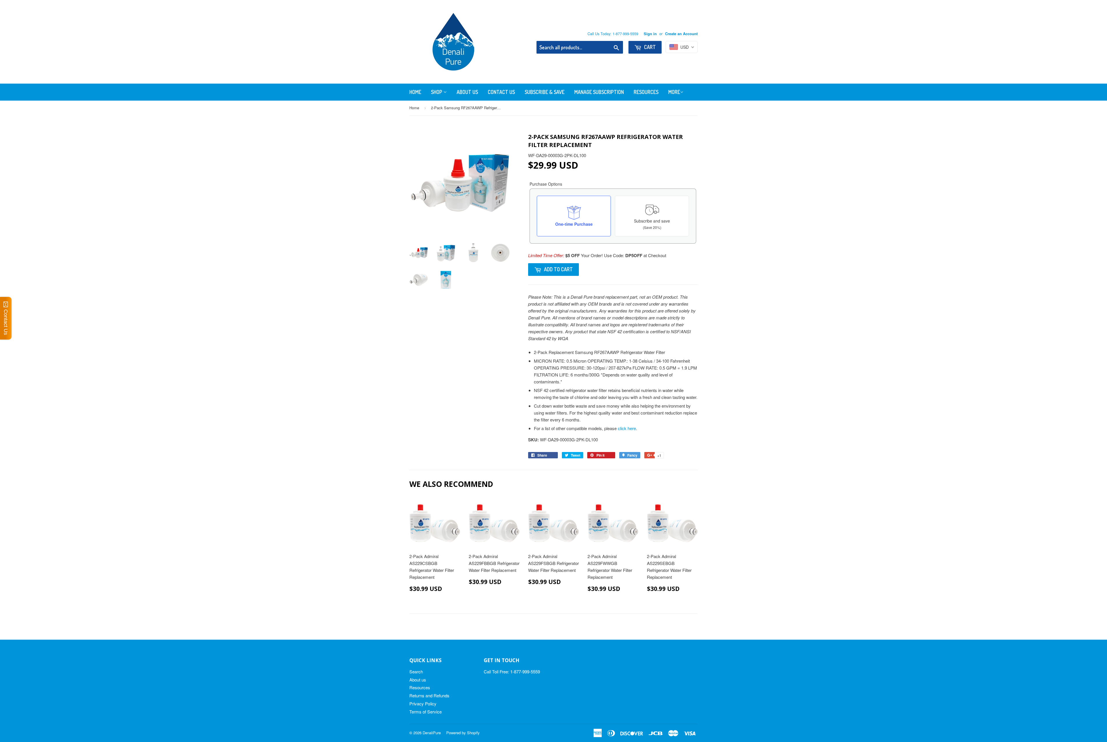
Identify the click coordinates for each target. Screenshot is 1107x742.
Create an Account (681, 33)
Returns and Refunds (429, 695)
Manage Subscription (599, 92)
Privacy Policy (422, 703)
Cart (649, 47)
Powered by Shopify (463, 732)
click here (627, 428)
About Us (467, 92)
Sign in (650, 33)
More (674, 92)
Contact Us (501, 92)
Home (415, 92)
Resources (646, 92)
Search (416, 671)
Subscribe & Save (544, 92)
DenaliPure (432, 732)
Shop (437, 92)
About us (417, 680)
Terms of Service (425, 712)
